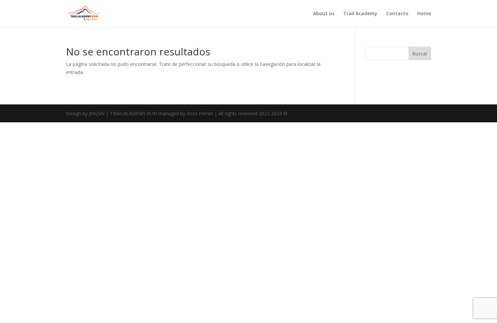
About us (323, 14)
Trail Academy (360, 14)
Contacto (397, 14)
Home (424, 14)
